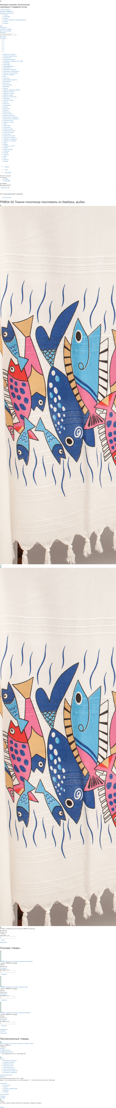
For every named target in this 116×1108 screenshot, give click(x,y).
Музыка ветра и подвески (10, 117)
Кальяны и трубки (8, 100)
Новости (5, 21)
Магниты (5, 110)
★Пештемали (7, 57)
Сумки (5, 142)
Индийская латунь (8, 1064)
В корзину (4, 974)
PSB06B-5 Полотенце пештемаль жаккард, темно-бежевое (16, 961)
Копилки (5, 107)
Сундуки (5, 144)
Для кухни (6, 83)
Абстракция (6, 63)
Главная (5, 15)
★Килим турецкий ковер (10, 56)
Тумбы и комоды (8, 149)
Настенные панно (8, 1065)
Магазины (6, 18)
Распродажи (8, 172)
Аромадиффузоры (8, 66)
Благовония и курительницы (11, 71)
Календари (6, 98)
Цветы (5, 156)
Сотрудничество (21, 20)
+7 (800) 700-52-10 (5, 9)
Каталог (2, 1059)
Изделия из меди (8, 95)
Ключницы (6, 103)
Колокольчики (7, 105)
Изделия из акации (8, 91)
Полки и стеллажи (8, 132)
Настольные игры (8, 120)
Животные (6, 86)
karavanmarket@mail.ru (6, 11)
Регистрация (3, 27)
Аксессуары (6, 64)
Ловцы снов (6, 108)
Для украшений (7, 85)
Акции (6, 170)
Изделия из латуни (8, 93)
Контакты (5, 23)
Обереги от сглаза (8, 122)
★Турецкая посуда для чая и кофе (13, 61)
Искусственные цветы (9, 1069)
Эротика (5, 161)
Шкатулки (6, 159)
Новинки (7, 167)
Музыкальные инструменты (11, 119)
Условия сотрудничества (10, 20)
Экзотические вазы (8, 1067)
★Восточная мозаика (9, 54)
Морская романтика (9, 115)
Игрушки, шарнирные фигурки (11, 90)
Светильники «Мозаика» (10, 1060)
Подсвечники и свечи (9, 130)
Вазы (4, 76)
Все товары (3, 38)
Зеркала (5, 88)
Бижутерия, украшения (9, 69)
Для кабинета (7, 81)
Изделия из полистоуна (9, 96)
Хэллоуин (6, 154)
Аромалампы (7, 68)
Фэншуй (5, 152)
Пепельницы (6, 127)
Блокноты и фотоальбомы (10, 73)
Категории (3, 36)
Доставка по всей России (7, 13)
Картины (5, 102)
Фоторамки (6, 151)
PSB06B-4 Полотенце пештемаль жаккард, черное (14, 987)
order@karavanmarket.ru (7, 1052)
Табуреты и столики (8, 146)
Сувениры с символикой (10, 139)
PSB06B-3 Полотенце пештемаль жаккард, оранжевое (15, 1012)
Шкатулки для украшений (10, 1070)
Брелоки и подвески (9, 74)
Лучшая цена (8, 1075)
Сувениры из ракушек (9, 137)
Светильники (7, 134)
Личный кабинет (4, 1094)
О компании (6, 16)
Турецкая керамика (8, 1062)
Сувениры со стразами (9, 141)
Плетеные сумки (8, 129)
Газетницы (6, 78)
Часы (4, 158)
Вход (1, 26)
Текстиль (5, 147)
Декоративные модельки (10, 80)
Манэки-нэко (6, 112)
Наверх (2, 1107)
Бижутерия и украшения (10, 1072)
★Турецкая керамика (9, 59)
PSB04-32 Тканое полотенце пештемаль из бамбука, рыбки (16, 1043)
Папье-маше (6, 125)
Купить (3, 940)
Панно (5, 124)
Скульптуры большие (9, 135)
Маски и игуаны (7, 113)
